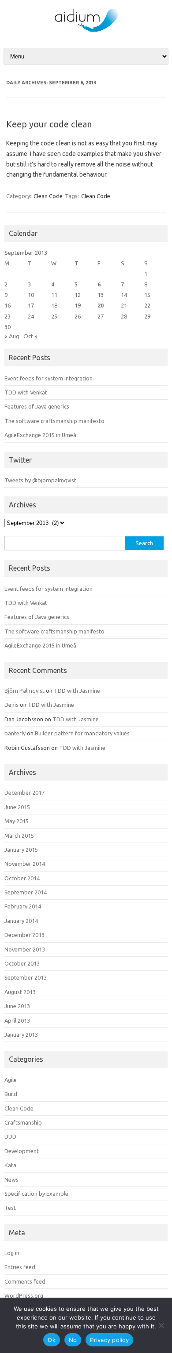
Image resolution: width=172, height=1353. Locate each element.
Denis (11, 705)
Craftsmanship (23, 1122)
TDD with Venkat (25, 392)
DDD (10, 1136)
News (11, 1179)
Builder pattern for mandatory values (82, 733)
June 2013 (17, 1006)
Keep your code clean (49, 124)
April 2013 (17, 1020)
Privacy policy (109, 1339)
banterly (15, 733)
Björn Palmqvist (24, 690)
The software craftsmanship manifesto (54, 421)
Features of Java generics (36, 406)
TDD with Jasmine (77, 690)
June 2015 (17, 807)
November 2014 (24, 864)
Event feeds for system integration (48, 378)
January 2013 (21, 1034)
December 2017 (24, 792)
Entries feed (19, 1267)
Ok (52, 1339)
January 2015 (21, 850)
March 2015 (19, 835)
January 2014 (21, 921)
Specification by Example (36, 1193)
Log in (11, 1253)
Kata (10, 1165)
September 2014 (25, 892)
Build (10, 1094)
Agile (10, 1080)
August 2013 (20, 992)
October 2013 (22, 963)
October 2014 (22, 878)
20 (100, 305)
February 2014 (22, 906)
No (73, 1339)
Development (21, 1151)
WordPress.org (23, 1295)
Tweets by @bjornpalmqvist (40, 480)
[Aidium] (86, 31)
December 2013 (24, 935)
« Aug (11, 336)
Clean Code (48, 196)
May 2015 (16, 821)
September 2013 (25, 977)
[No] (161, 1325)
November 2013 (24, 949)
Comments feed (24, 1281)
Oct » (30, 336)
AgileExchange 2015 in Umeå (40, 435)
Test (10, 1208)
